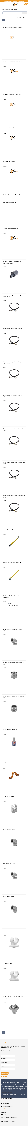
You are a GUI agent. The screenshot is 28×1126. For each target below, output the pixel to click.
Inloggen (4, 1112)
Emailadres (3, 1054)
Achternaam (4, 1062)
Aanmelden (4, 1073)
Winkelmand (5, 1114)
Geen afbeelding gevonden (9, 202)
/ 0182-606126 (5, 1103)
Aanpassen (5, 1094)
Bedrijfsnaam (4, 1067)
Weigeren (22, 1094)
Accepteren (13, 1094)
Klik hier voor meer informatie (17, 1089)
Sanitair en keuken (7, 9)
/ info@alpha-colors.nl (7, 1106)
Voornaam (3, 1058)
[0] (25, 4)
